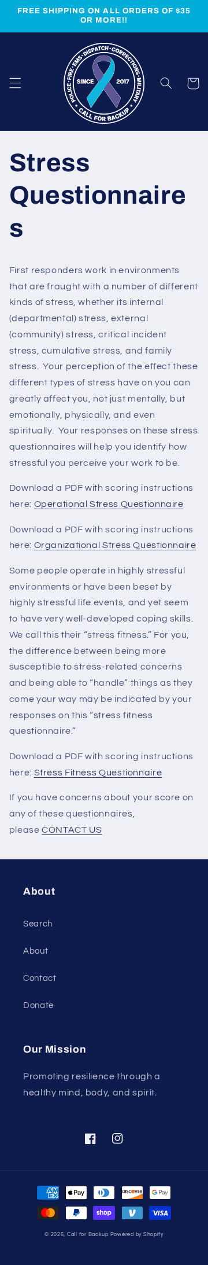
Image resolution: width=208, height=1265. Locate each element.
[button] (15, 83)
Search (38, 924)
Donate (38, 1005)
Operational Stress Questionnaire (109, 504)
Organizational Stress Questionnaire (115, 545)
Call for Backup (88, 1234)
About (35, 951)
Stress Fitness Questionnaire (98, 772)
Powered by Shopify (137, 1234)
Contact (39, 978)
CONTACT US (72, 829)
